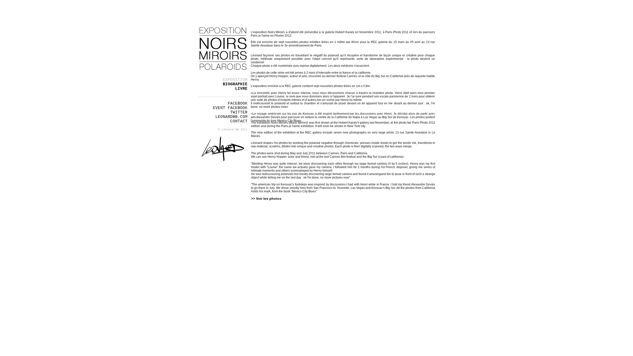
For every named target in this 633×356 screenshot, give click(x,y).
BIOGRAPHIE (235, 84)
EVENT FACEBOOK (230, 108)
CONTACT (239, 121)
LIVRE (241, 89)
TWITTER (239, 112)
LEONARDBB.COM (231, 117)
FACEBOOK (238, 103)
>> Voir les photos (266, 198)
